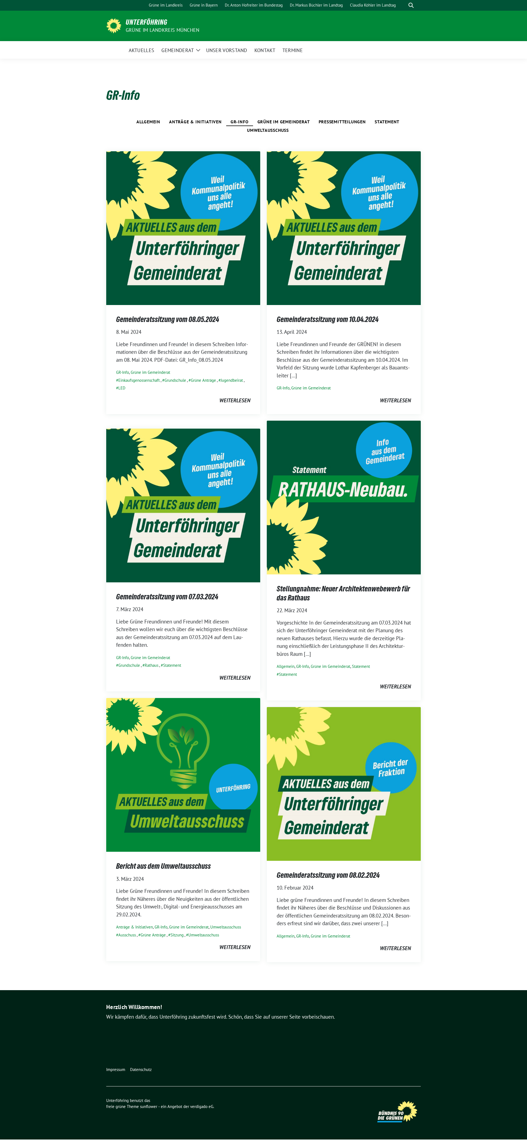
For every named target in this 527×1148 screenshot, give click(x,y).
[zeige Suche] (411, 5)
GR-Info (240, 121)
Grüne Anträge (203, 380)
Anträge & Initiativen (195, 121)
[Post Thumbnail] (183, 227)
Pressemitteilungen (342, 121)
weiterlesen (234, 400)
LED (121, 388)
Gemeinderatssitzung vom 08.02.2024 (328, 875)
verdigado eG (201, 1106)
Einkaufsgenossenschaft (139, 380)
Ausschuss (127, 935)
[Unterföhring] (113, 25)
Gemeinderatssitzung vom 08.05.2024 (167, 319)
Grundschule (175, 380)
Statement (387, 121)
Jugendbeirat (232, 380)
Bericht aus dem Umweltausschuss (163, 866)
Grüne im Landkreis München (162, 30)
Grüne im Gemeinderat (283, 121)
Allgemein (148, 121)
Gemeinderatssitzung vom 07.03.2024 (167, 596)
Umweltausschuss (268, 130)
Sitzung (177, 935)
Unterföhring (146, 22)
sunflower (148, 1106)
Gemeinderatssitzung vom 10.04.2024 (328, 319)
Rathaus (151, 665)
